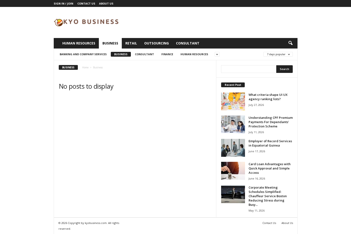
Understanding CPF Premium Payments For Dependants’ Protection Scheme (271, 121)
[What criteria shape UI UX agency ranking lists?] (233, 101)
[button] (290, 43)
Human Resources (78, 43)
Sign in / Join (63, 3)
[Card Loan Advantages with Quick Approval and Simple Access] (233, 171)
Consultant (187, 43)
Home (85, 67)
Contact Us (86, 3)
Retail (131, 43)
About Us (106, 3)
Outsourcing (156, 43)
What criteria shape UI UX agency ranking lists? (268, 97)
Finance (167, 54)
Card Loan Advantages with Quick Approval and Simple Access (270, 168)
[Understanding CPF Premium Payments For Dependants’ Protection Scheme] (233, 124)
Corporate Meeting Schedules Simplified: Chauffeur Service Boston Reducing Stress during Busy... (268, 196)
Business (110, 43)
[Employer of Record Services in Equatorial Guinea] (233, 148)
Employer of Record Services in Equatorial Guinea (270, 143)
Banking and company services (83, 54)
